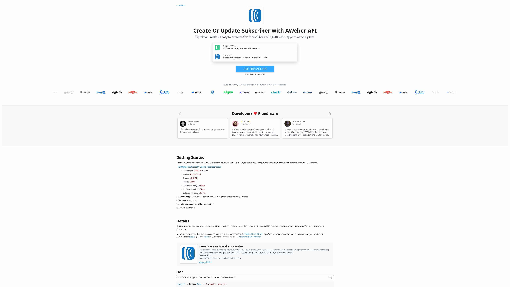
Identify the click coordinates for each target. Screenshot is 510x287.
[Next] (330, 113)
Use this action (255, 69)
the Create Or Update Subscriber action (199, 167)
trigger (192, 237)
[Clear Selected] (329, 277)
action (206, 237)
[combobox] (255, 277)
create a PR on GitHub (253, 234)
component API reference (250, 237)
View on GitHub (205, 262)
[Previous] (179, 113)
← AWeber (180, 5)
